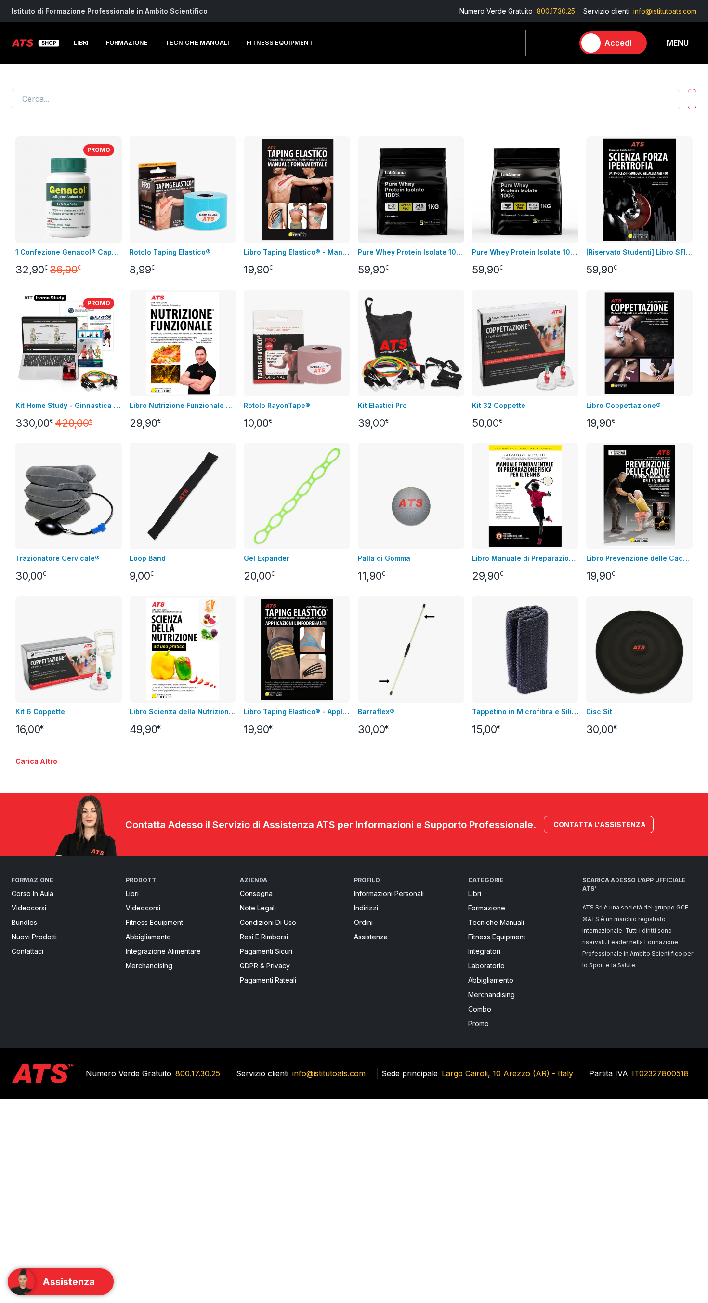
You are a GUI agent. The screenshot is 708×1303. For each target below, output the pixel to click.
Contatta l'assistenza (599, 824)
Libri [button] (81, 42)
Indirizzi (366, 908)
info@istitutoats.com (664, 11)
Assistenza (371, 937)
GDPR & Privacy (265, 966)
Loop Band (148, 558)
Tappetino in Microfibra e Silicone (525, 711)
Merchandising (149, 966)
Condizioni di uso (268, 922)
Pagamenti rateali (268, 980)
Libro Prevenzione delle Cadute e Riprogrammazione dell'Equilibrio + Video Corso (639, 558)
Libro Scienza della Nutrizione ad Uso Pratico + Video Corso (183, 711)
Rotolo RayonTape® (277, 405)
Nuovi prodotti (34, 937)
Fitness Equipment (154, 922)
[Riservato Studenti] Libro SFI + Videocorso (639, 252)
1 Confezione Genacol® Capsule (68, 252)
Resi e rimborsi (264, 937)
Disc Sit (599, 711)
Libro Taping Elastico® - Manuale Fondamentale (297, 252)
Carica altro (36, 761)
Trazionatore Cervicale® (57, 558)
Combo (479, 1009)
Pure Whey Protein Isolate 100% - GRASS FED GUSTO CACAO (411, 252)
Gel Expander (266, 558)
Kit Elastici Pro (382, 405)
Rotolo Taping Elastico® (170, 252)
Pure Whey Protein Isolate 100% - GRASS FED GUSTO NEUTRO (525, 252)
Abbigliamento (148, 937)
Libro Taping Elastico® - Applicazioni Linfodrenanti (297, 711)
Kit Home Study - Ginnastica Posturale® (68, 405)
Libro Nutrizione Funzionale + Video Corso (183, 405)
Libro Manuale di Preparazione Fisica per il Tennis (525, 558)
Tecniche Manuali (496, 922)
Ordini (363, 922)
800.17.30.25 (556, 11)
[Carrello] (562, 43)
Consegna (256, 893)
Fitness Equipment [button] (280, 42)
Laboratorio (486, 966)
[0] (562, 43)
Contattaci (27, 951)
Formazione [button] (127, 42)
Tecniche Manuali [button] (197, 42)
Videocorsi (29, 908)
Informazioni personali (389, 893)
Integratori (484, 951)
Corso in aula (32, 893)
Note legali (258, 908)
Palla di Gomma (384, 558)
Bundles (24, 922)
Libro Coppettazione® (623, 405)
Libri (132, 893)
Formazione (486, 908)
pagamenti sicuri (266, 951)
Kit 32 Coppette (498, 405)
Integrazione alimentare (163, 951)
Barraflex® (376, 711)
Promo (478, 1023)
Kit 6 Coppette (40, 711)
